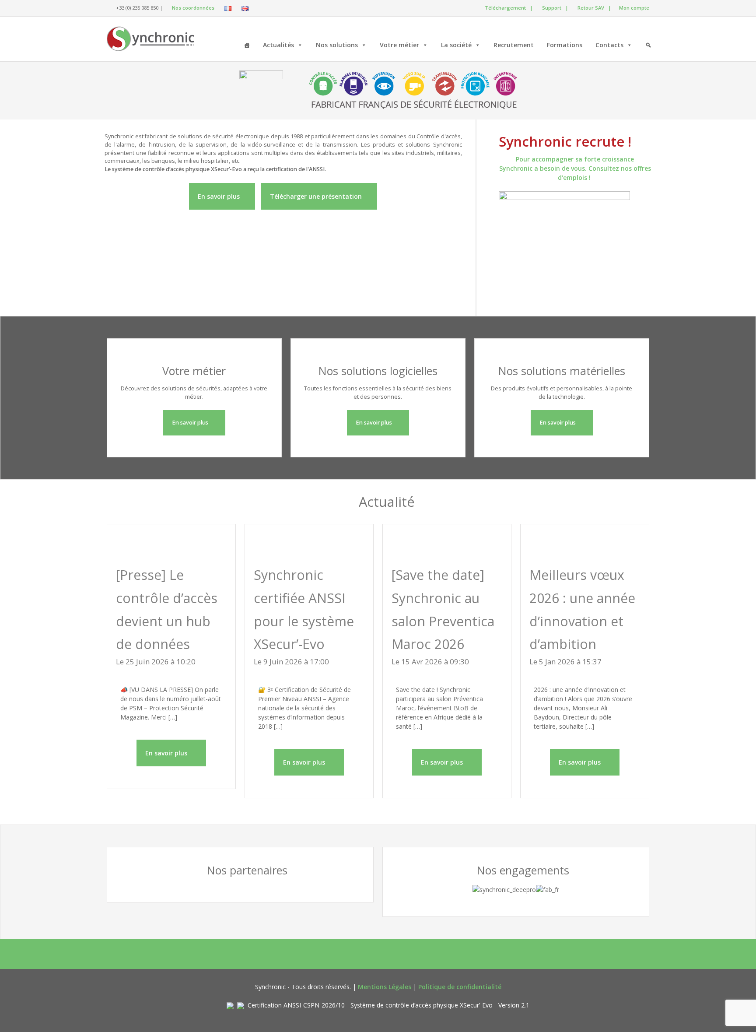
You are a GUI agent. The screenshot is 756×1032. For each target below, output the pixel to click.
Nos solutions (337, 45)
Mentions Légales (384, 987)
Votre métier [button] (399, 45)
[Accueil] (246, 44)
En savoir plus (220, 196)
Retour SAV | (593, 7)
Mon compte (633, 7)
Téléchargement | (507, 7)
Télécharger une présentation (317, 196)
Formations (564, 45)
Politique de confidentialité (459, 987)
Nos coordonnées (192, 7)
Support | (553, 7)
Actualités (278, 45)
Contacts (609, 45)
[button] (648, 44)
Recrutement (514, 45)
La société (456, 45)
